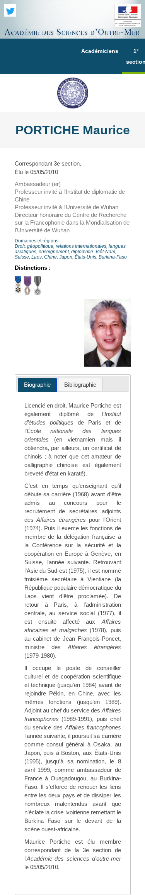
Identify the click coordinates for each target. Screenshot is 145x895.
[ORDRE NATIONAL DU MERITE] (18, 293)
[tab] (37, 385)
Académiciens (99, 51)
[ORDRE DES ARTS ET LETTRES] (38, 293)
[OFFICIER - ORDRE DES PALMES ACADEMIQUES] (27, 293)
